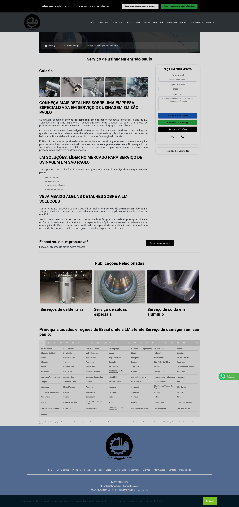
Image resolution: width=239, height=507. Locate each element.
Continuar (210, 501)
